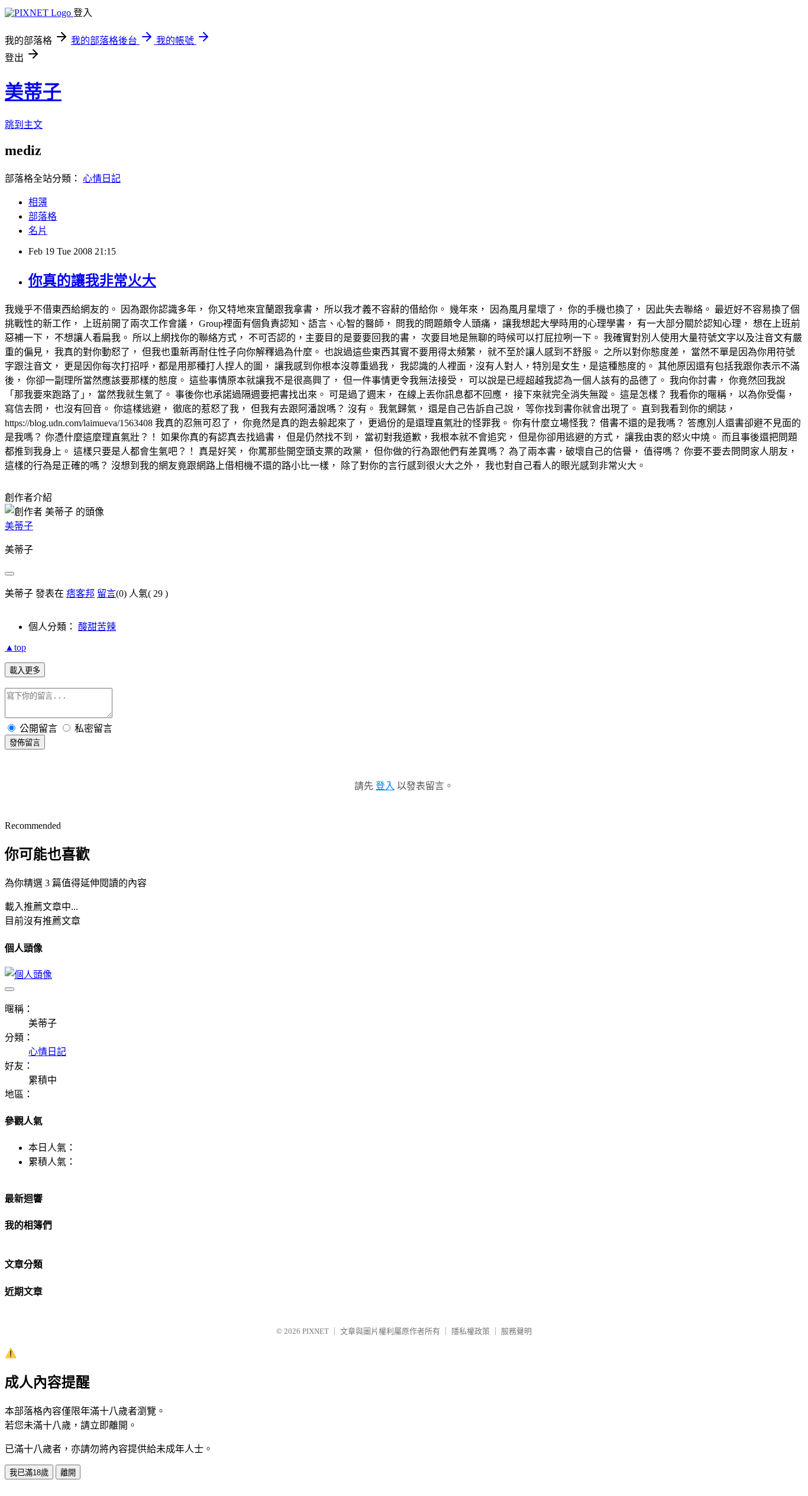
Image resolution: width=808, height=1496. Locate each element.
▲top (15, 647)
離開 (68, 1472)
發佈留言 (24, 742)
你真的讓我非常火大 (92, 280)
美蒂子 (33, 91)
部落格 (42, 216)
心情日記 (102, 178)
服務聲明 (516, 1331)
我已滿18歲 (29, 1472)
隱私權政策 (470, 1331)
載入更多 (24, 670)
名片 (37, 231)
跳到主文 (24, 125)
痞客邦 (80, 593)
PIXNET (315, 1331)
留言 (106, 593)
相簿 (37, 202)
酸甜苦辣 (97, 627)
